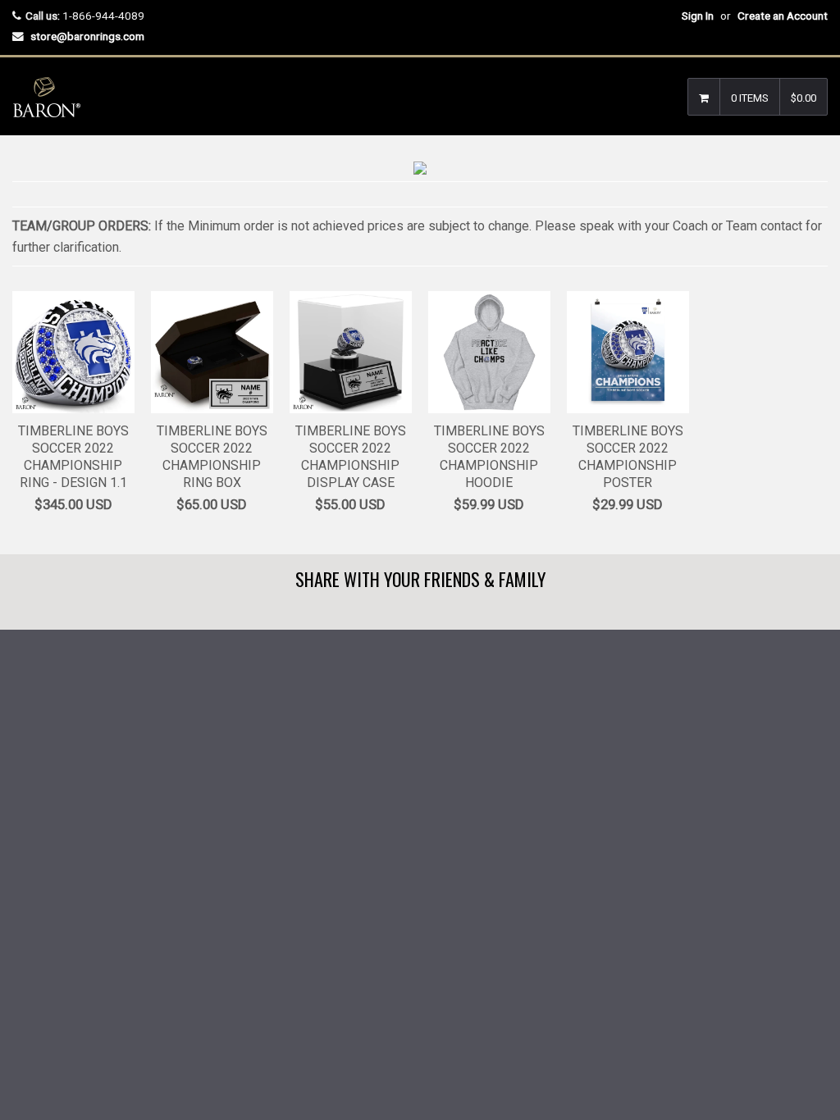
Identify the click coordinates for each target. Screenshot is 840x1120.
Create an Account (782, 15)
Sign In (698, 15)
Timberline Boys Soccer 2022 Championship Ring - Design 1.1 (73, 456)
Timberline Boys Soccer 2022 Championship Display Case (350, 456)
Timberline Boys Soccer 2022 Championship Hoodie (489, 456)
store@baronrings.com (87, 36)
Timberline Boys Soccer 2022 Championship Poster (628, 456)
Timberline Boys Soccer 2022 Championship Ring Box (212, 456)
